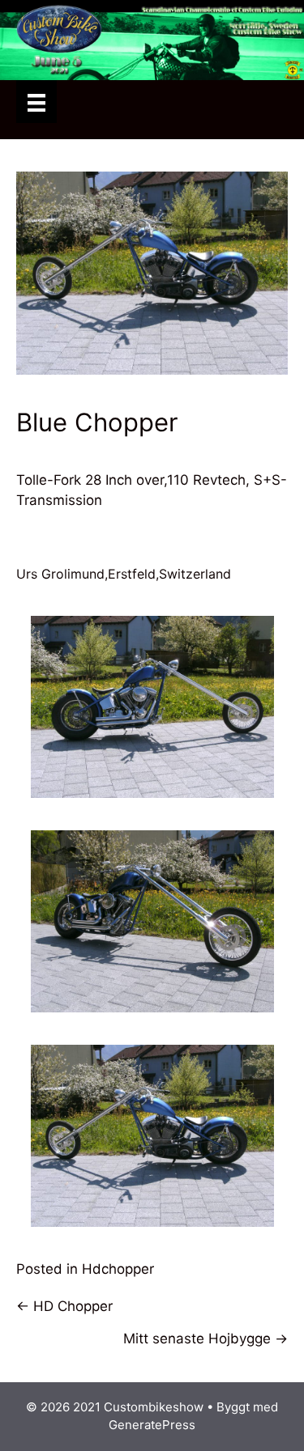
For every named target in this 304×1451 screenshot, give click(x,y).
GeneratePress (152, 1424)
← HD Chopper (64, 1306)
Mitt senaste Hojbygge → (205, 1338)
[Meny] (36, 101)
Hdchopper (118, 1269)
